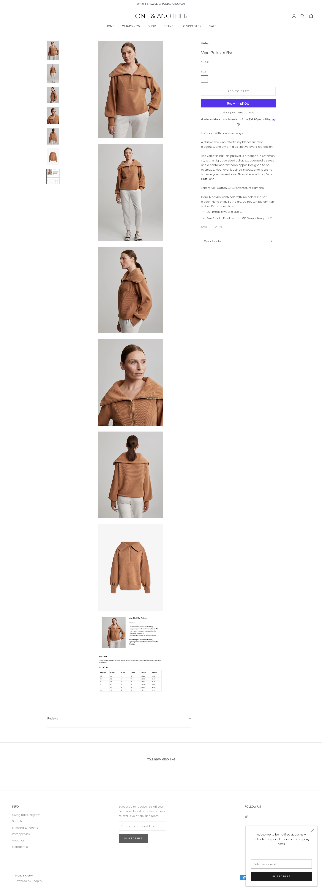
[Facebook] (211, 227)
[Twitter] (216, 227)
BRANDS (169, 26)
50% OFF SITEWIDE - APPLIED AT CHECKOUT (161, 4)
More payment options (238, 113)
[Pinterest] (221, 227)
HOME (110, 26)
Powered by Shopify (28, 881)
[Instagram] (246, 816)
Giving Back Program (26, 815)
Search (17, 821)
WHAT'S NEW (131, 26)
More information (213, 241)
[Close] (313, 830)
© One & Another (24, 875)
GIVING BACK (192, 26)
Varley (205, 43)
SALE (212, 26)
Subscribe (281, 876)
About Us (18, 840)
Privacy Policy (21, 834)
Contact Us (20, 847)
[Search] (302, 16)
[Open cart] (311, 16)
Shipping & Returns (25, 828)
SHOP (152, 26)
